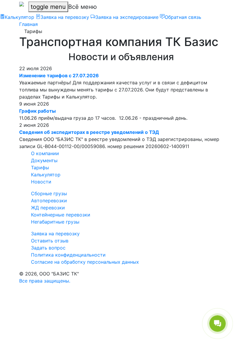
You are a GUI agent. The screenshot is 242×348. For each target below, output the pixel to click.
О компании (45, 153)
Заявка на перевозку (55, 234)
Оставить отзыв (49, 241)
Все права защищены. (44, 281)
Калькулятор (45, 175)
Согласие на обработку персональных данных (85, 262)
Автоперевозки (49, 200)
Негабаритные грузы (55, 222)
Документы (44, 160)
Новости (41, 182)
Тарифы (40, 167)
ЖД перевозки (48, 208)
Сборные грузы (49, 193)
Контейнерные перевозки (60, 215)
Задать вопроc (48, 248)
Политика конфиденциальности (68, 255)
